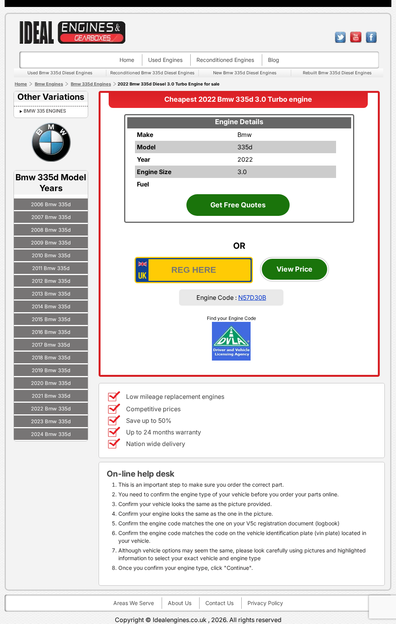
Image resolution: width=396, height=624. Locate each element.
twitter (340, 37)
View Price (294, 269)
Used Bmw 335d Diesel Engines (59, 72)
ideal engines (72, 32)
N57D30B (252, 297)
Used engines (165, 59)
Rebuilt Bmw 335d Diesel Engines (337, 72)
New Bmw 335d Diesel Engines (245, 72)
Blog (273, 59)
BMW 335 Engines (45, 111)
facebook (371, 37)
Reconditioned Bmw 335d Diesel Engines (152, 72)
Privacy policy (265, 603)
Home (126, 59)
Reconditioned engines (225, 59)
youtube (356, 37)
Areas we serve (133, 603)
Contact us (219, 603)
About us (179, 603)
